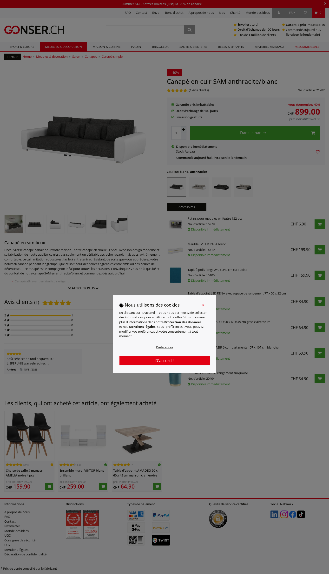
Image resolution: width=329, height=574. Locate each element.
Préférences (164, 347)
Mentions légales (142, 326)
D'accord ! (164, 360)
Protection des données (182, 322)
